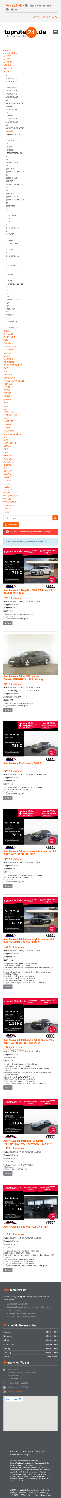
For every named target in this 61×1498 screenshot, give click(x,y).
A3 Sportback (12, 97)
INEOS (6, 390)
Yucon (7, 512)
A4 (7, 100)
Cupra (7, 353)
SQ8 (7, 306)
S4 (7, 268)
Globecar (9, 378)
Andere (7, 62)
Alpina (7, 56)
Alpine (7, 59)
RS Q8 (8, 221)
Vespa (6, 493)
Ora (5, 452)
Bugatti (8, 334)
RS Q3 (8, 218)
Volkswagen (11, 496)
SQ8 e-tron (10, 309)
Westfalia (9, 505)
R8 (7, 209)
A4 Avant (10, 106)
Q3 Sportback (12, 162)
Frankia (7, 374)
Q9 (7, 203)
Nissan (7, 446)
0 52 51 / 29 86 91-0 (43, 17)
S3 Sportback (12, 265)
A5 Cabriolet (11, 119)
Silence (7, 471)
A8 (7, 144)
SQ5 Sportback (12, 299)
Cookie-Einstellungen (20, 1454)
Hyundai (8, 387)
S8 (7, 290)
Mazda (7, 427)
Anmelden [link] (12, 524)
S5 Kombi (9, 274)
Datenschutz (41, 1451)
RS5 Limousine (12, 243)
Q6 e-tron (10, 181)
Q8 (7, 190)
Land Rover (10, 412)
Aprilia (7, 65)
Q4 (7, 165)
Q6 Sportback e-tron (15, 184)
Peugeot (8, 455)
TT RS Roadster (12, 321)
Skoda (7, 474)
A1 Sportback (12, 81)
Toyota (7, 490)
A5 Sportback (12, 122)
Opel (6, 449)
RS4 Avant (10, 234)
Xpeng (7, 508)
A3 (7, 84)
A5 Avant (10, 115)
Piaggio (7, 459)
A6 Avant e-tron (13, 134)
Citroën (8, 349)
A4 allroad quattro (15, 103)
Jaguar (7, 399)
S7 (7, 287)
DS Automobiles (12, 365)
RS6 (7, 246)
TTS (7, 324)
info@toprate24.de (15, 1391)
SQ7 (7, 302)
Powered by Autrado (43, 1495)
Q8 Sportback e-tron (15, 200)
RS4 (7, 231)
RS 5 (7, 212)
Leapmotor (10, 415)
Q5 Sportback (12, 178)
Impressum (27, 1451)
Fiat (5, 368)
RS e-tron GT (11, 215)
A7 (7, 137)
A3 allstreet (11, 87)
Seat (6, 468)
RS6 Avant (10, 249)
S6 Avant (9, 281)
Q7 (7, 187)
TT (7, 312)
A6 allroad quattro (15, 128)
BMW (6, 331)
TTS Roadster (12, 327)
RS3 (7, 225)
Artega (7, 68)
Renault (8, 465)
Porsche (8, 462)
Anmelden (15, 1451)
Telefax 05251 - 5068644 (18, 1387)
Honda (7, 384)
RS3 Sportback (12, 228)
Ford (6, 371)
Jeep (5, 402)
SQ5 (7, 296)
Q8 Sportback (12, 196)
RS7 (7, 253)
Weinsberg (9, 502)
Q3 (7, 159)
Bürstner (9, 337)
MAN (6, 418)
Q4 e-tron (10, 168)
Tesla (6, 487)
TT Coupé (10, 315)
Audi (6, 71)
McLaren (8, 430)
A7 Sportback (12, 140)
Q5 (7, 175)
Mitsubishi (9, 443)
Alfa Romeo (10, 53)
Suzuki (7, 483)
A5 (7, 112)
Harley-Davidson (13, 381)
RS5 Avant (10, 240)
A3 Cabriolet (11, 91)
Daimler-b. (9, 359)
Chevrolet (9, 346)
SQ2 (7, 293)
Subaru (7, 480)
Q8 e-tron (10, 193)
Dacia (6, 356)
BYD (5, 340)
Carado (7, 343)
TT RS (8, 318)
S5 (7, 271)
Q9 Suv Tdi (10, 206)
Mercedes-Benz (12, 434)
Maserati (8, 421)
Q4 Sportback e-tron (15, 172)
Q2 (7, 156)
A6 (7, 125)
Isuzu (6, 396)
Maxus (7, 424)
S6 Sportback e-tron (15, 284)
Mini (5, 440)
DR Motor (9, 362)
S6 (7, 278)
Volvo (7, 499)
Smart (7, 477)
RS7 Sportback (12, 256)
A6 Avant (10, 131)
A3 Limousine (11, 94)
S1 (7, 259)
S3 (7, 262)
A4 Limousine (11, 109)
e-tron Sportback (14, 153)
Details (8, 623)
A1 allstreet (11, 78)
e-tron (9, 147)
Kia (5, 409)
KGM (6, 406)
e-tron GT (10, 150)
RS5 (7, 237)
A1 (7, 75)
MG (5, 437)
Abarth (7, 50)
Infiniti (7, 393)
